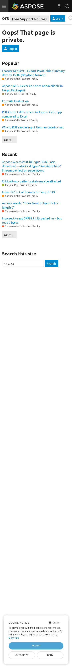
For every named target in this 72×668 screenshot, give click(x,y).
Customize (21, 655)
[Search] (67, 6)
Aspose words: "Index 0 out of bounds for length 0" (30, 205)
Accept (36, 645)
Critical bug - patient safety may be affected (31, 181)
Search (51, 263)
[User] (59, 6)
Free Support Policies (29, 19)
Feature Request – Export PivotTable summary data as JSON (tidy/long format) (33, 73)
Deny (50, 655)
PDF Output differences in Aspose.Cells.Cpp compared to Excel (32, 114)
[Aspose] (27, 6)
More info (14, 638)
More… (9, 139)
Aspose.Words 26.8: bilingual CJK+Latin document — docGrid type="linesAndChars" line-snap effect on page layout (31, 166)
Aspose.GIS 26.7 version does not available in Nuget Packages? (32, 88)
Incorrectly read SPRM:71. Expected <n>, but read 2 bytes (32, 220)
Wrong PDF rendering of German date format (33, 127)
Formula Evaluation (15, 101)
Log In (13, 48)
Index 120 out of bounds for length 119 (28, 192)
